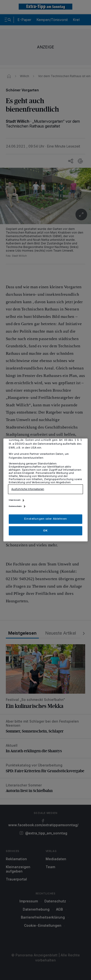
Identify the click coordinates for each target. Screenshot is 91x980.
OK (45, 530)
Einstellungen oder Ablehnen (45, 519)
